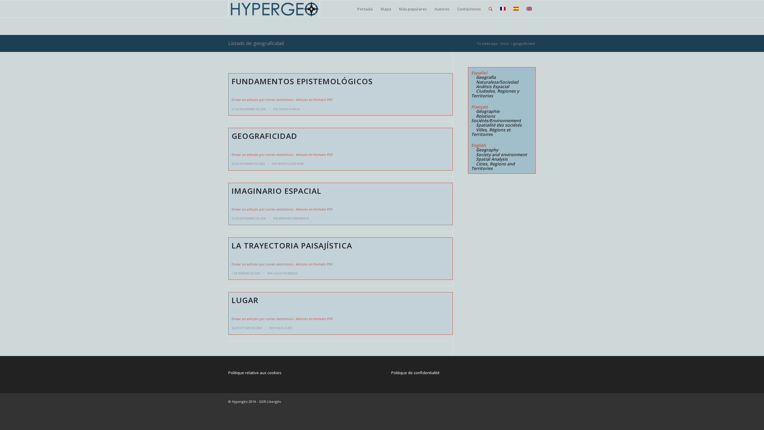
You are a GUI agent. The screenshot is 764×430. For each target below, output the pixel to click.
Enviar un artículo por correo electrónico (262, 100)
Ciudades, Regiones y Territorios (495, 93)
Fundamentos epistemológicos (302, 81)
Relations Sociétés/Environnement (496, 118)
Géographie (488, 111)
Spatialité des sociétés (499, 125)
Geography (487, 150)
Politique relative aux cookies (254, 372)
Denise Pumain (289, 109)
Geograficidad (264, 135)
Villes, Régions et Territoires (491, 132)
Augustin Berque (285, 273)
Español (479, 73)
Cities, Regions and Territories (493, 166)
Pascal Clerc (283, 328)
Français (479, 107)
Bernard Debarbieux (294, 218)
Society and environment (501, 154)
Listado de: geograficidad (256, 43)
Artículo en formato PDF (314, 100)
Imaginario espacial (276, 190)
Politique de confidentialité (415, 372)
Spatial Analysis (492, 159)
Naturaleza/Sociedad (497, 82)
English (478, 145)
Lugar (245, 300)
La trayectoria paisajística (292, 245)
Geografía (486, 77)
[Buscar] (490, 9)
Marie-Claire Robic (291, 164)
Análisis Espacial (492, 86)
